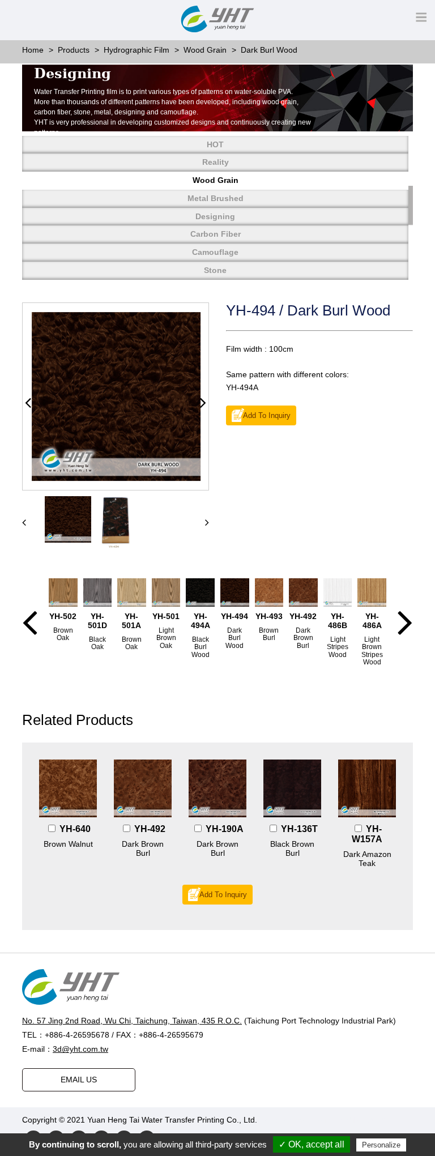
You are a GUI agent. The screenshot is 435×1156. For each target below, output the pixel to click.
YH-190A (225, 829)
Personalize (381, 1145)
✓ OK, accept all (311, 1144)
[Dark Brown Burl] (143, 788)
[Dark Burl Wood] (116, 396)
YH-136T (299, 829)
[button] (28, 403)
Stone (215, 270)
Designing (215, 216)
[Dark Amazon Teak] (367, 788)
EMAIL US (79, 1079)
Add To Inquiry (267, 416)
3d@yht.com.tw (80, 1048)
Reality (215, 162)
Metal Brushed (215, 198)
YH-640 (75, 829)
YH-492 (149, 829)
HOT (215, 144)
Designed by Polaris (295, 1119)
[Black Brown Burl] (292, 788)
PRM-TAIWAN (362, 1119)
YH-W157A (367, 834)
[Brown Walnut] (68, 788)
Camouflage (215, 252)
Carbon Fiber (215, 233)
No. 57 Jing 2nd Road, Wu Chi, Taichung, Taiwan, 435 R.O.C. (132, 1020)
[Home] (217, 987)
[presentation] (24, 522)
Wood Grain (215, 180)
